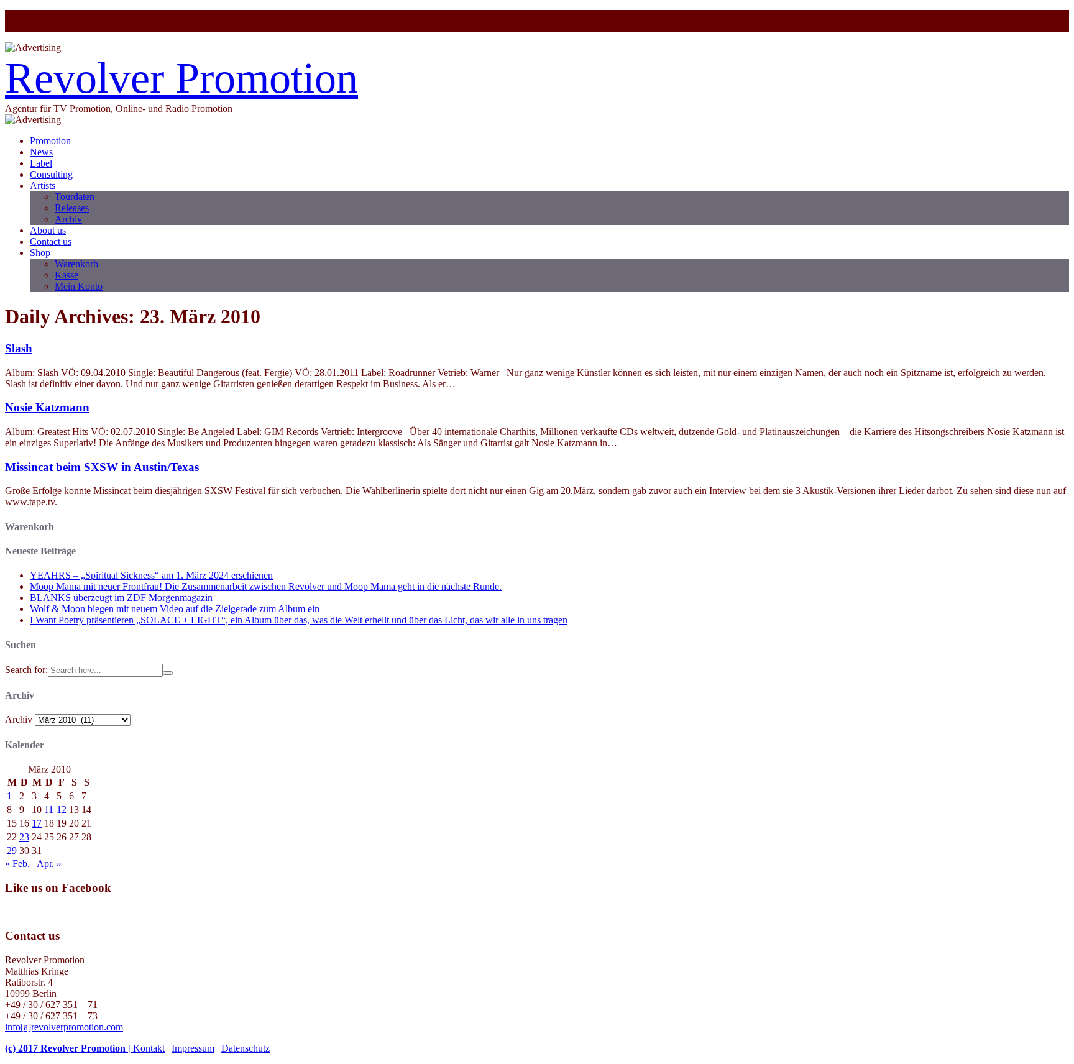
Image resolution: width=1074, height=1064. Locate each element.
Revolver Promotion (181, 78)
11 (48, 809)
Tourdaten (74, 196)
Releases (72, 208)
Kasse (66, 275)
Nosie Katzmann (47, 407)
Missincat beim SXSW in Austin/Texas (102, 467)
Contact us (50, 241)
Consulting (51, 174)
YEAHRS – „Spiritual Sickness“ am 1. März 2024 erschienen (151, 575)
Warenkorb (76, 264)
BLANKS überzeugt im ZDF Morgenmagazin (121, 597)
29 (12, 850)
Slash (18, 348)
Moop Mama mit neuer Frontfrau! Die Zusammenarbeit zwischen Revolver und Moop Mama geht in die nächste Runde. (266, 586)
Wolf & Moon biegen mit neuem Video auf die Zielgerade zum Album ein (174, 608)
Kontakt (149, 1048)
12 (62, 809)
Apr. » (49, 863)
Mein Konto (79, 286)
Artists (42, 185)
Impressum (193, 1048)
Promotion (50, 140)
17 (37, 823)
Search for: (26, 669)
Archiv (68, 219)
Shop (40, 252)
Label (41, 163)
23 (24, 837)
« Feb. (17, 863)
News (41, 152)
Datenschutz (245, 1048)
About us (48, 230)
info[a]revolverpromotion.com (64, 1027)
